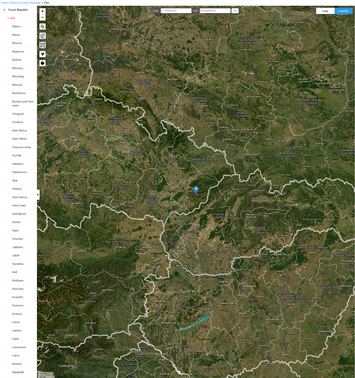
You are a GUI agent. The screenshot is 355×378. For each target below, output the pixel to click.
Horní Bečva (19, 197)
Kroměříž (17, 297)
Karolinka (17, 263)
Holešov (17, 188)
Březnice (17, 68)
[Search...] (42, 26)
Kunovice (17, 305)
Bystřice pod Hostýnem (23, 103)
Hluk (15, 180)
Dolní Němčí (19, 138)
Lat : (196, 10)
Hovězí (16, 222)
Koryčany (18, 288)
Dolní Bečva (19, 130)
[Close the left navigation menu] (38, 195)
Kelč (15, 272)
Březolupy (18, 76)
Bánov (16, 34)
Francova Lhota (21, 147)
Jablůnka (17, 247)
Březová (17, 84)
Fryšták (16, 155)
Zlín (12, 18)
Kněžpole (17, 280)
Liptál (15, 338)
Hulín (15, 230)
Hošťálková (19, 213)
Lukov (16, 355)
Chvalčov (17, 122)
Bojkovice (18, 51)
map (325, 11)
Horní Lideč (19, 205)
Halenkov (17, 163)
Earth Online (9, 2)
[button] (196, 190)
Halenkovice (19, 172)
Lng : (157, 10)
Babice (16, 26)
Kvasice (17, 313)
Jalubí (16, 255)
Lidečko (17, 330)
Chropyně (18, 113)
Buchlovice (18, 93)
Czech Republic (31, 2)
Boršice (16, 59)
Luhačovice (19, 347)
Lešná (16, 322)
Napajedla (18, 372)
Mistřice (17, 363)
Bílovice (17, 43)
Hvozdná (17, 238)
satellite (344, 11)
